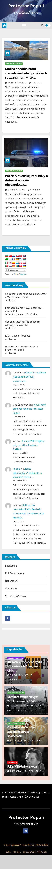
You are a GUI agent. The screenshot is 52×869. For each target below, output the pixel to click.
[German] (17, 259)
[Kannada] (13, 262)
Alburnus (36, 82)
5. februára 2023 (17, 190)
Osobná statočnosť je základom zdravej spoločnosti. (22, 323)
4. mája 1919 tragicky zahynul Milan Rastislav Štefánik (28, 445)
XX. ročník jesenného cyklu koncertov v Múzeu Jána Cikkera (25, 295)
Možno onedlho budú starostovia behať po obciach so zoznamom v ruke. (26, 73)
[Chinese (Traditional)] (10, 256)
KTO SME (17, 852)
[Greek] (20, 259)
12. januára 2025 (19, 740)
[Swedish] (17, 266)
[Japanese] (10, 262)
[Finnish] (10, 259)
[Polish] (24, 262)
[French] (13, 259)
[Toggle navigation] (24, 25)
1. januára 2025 (18, 771)
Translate (22, 274)
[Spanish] (13, 266)
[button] (42, 25)
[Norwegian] (20, 262)
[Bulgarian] (6, 256)
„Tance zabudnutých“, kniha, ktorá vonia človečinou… (27, 473)
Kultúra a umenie (14, 573)
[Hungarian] (24, 259)
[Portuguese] (6, 266)
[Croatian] (13, 256)
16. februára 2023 (17, 82)
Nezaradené (12, 581)
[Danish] (20, 256)
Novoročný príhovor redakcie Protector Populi (21, 348)
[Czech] (17, 256)
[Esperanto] (6, 259)
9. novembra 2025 (19, 675)
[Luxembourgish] (17, 262)
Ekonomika (11, 565)
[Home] (4, 25)
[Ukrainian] (24, 266)
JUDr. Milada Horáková (17, 335)
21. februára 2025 (19, 705)
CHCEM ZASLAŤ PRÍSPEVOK (35, 852)
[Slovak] (10, 266)
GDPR (8, 852)
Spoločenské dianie (14, 64)
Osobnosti (11, 588)
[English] (24, 256)
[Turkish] (20, 266)
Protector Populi (26, 6)
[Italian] (6, 262)
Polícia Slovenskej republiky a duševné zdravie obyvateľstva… (26, 180)
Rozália (16, 468)
